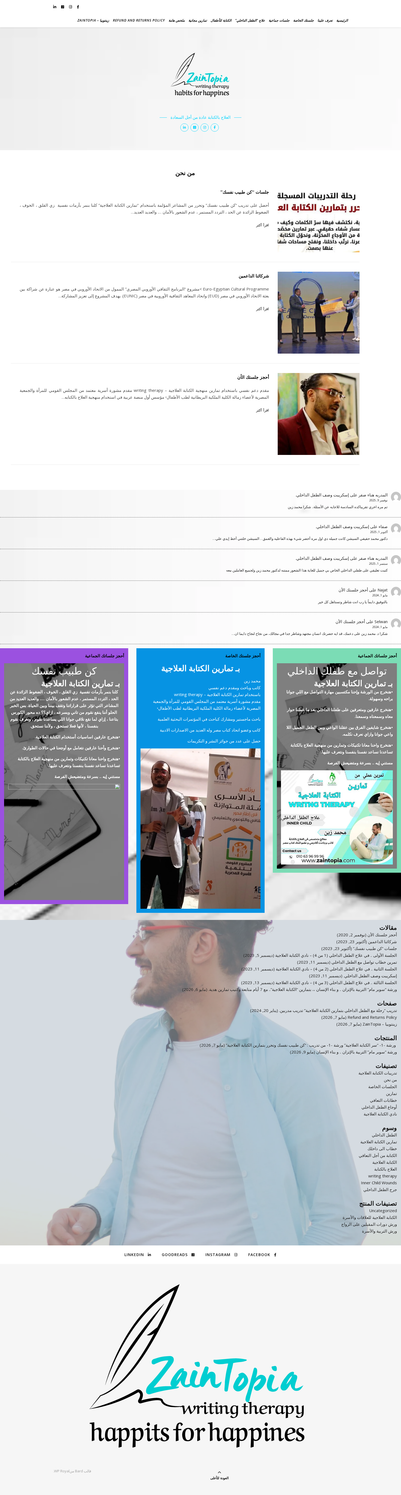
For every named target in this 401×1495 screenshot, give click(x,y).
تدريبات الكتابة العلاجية (377, 1073)
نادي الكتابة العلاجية (380, 1114)
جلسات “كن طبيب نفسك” (244, 192)
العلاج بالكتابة (385, 1169)
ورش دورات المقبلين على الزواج (369, 1224)
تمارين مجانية (197, 20)
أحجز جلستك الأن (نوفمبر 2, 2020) (367, 934)
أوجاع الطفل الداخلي (379, 1107)
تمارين (391, 1093)
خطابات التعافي (383, 1100)
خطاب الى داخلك (382, 1148)
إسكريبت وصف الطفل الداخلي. (322, 495)
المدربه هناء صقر (373, 495)
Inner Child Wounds (379, 1182)
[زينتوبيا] (200, 78)
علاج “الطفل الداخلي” (250, 20)
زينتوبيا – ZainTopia (93, 20)
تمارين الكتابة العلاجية (378, 1141)
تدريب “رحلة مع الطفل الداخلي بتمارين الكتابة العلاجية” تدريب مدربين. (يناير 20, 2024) (323, 1010)
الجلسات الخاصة (382, 1086)
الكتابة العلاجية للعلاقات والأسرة (370, 1217)
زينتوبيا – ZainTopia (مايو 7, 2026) (366, 1024)
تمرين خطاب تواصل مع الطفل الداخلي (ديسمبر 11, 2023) (347, 962)
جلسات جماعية (279, 20)
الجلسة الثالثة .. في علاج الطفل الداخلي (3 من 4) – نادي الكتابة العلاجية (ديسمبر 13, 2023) (319, 982)
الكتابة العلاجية (384, 1162)
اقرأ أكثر (262, 225)
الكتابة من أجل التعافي (378, 1155)
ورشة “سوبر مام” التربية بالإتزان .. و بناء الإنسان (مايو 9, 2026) (343, 1052)
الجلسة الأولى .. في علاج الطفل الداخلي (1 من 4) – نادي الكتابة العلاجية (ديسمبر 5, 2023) (320, 955)
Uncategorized (383, 1210)
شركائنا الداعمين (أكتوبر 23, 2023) (366, 941)
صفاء (383, 526)
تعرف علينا (325, 20)
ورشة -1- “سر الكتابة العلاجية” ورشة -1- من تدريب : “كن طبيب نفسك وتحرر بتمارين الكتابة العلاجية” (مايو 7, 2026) (298, 1045)
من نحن (390, 1079)
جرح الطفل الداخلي (380, 1189)
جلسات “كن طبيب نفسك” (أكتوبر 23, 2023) (359, 948)
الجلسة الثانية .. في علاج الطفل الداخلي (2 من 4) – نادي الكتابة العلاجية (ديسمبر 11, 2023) (319, 969)
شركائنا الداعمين (254, 276)
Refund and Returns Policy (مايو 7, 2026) (359, 1017)
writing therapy (382, 1176)
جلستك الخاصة (303, 20)
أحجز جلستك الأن (253, 377)
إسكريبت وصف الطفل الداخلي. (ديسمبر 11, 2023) (353, 975)
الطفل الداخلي (384, 1135)
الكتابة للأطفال (221, 20)
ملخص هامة (177, 20)
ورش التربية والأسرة (379, 1231)
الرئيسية (342, 20)
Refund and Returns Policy (139, 20)
